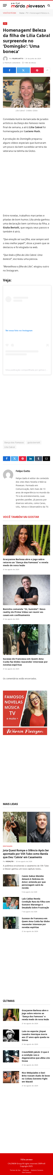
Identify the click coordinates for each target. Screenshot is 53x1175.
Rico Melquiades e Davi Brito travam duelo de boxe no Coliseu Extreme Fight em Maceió (36, 1077)
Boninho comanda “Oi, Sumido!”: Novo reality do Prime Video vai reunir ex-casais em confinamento (24, 612)
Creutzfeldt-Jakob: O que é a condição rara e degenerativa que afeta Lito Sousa (36, 1056)
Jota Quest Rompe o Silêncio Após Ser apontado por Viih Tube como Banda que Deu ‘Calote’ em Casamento (26, 854)
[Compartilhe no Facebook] (9, 70)
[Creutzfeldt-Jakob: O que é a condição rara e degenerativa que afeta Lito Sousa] (11, 1056)
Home (21, 13)
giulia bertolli (34, 442)
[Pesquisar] (48, 5)
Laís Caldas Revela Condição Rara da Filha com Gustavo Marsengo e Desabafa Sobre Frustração (36, 903)
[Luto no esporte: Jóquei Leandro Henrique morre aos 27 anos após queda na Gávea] (11, 1036)
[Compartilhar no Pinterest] (37, 70)
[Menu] (5, 5)
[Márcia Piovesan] (28, 5)
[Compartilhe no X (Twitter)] (23, 70)
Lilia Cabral (9, 447)
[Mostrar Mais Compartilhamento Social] (47, 70)
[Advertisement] (26, 183)
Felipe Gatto (17, 58)
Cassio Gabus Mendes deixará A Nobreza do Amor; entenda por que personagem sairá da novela (34, 882)
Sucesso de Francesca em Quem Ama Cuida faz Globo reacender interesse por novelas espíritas (25, 661)
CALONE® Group (15, 1163)
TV (27, 13)
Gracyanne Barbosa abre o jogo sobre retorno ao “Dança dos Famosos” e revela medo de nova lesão (25, 562)
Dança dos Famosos (14, 442)
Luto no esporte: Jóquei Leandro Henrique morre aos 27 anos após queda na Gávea (35, 1036)
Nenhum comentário (12, 63)
